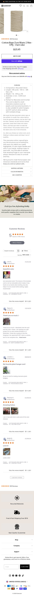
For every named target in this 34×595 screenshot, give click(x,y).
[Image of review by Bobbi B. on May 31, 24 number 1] (6, 451)
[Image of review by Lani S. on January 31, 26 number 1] (6, 274)
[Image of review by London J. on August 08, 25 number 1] (6, 370)
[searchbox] (10, 250)
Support (16, 551)
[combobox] (24, 255)
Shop (16, 540)
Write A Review (17, 243)
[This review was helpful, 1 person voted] (25, 350)
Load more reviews (17, 477)
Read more (22, 337)
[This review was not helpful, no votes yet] (29, 301)
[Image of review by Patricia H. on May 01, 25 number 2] (14, 410)
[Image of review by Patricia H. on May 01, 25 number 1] (6, 410)
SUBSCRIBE (25, 567)
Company (17, 546)
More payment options (17, 73)
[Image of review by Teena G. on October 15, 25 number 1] (6, 321)
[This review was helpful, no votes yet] (25, 301)
